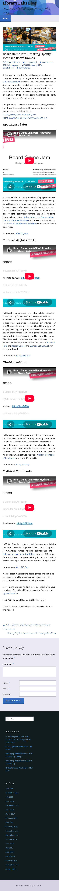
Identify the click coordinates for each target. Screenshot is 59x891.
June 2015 (9, 843)
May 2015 (9, 848)
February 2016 (11, 826)
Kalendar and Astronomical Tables (19, 554)
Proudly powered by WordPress (29, 885)
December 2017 (11, 805)
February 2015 (11, 860)
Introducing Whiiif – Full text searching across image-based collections (18, 739)
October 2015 (11, 839)
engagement (17, 65)
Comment (8, 664)
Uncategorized (30, 62)
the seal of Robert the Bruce (16, 220)
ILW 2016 (26, 65)
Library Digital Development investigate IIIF (31, 633)
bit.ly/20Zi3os (22, 567)
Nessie (34, 65)
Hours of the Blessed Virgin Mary (21, 223)
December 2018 (11, 792)
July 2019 (9, 788)
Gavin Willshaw (24, 68)
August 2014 (10, 869)
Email (6, 688)
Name (6, 682)
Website (6, 694)
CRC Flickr (7, 65)
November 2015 (11, 835)
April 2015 (9, 852)
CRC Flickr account (11, 81)
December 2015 (11, 831)
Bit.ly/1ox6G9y (22, 464)
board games (47, 62)
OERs (40, 65)
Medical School (18, 345)
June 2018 (9, 801)
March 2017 (10, 814)
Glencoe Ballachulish (39, 345)
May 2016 (9, 822)
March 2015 (10, 856)
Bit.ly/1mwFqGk (23, 355)
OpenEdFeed (8, 68)
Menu (5, 18)
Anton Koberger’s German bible (38, 217)
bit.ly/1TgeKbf (22, 233)
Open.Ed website (10, 593)
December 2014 (11, 865)
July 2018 (9, 797)
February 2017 (11, 818)
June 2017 (9, 809)
